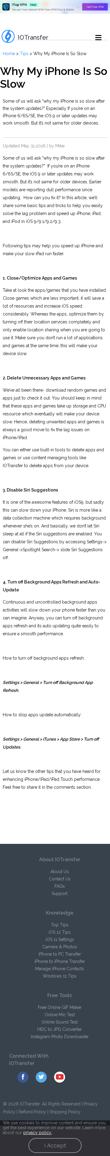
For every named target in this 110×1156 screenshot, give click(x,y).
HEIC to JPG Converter (59, 1029)
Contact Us (60, 878)
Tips (24, 53)
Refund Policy (32, 1111)
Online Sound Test (60, 1022)
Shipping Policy (65, 1111)
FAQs (59, 886)
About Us (59, 871)
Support (60, 893)
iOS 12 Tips (60, 932)
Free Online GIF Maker (60, 1007)
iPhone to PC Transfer (59, 954)
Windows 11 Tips (59, 976)
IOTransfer (33, 37)
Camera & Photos (59, 946)
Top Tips (59, 924)
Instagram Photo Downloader (60, 1036)
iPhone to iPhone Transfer (60, 961)
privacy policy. (37, 1132)
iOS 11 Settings (60, 939)
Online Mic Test (60, 1014)
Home (9, 53)
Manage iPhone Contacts (59, 968)
